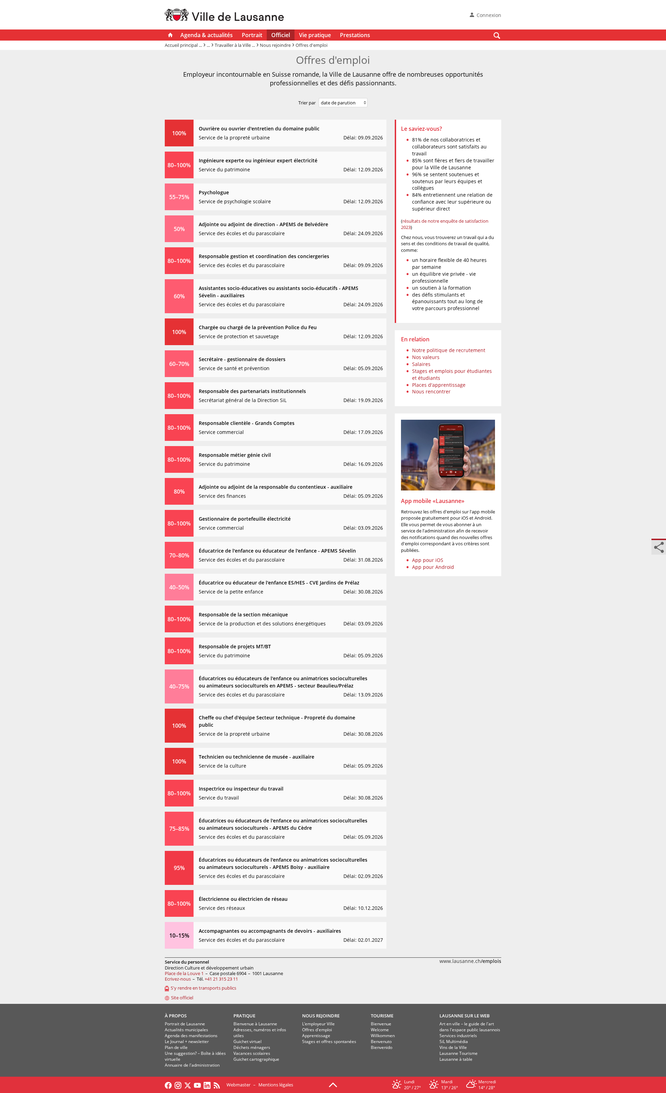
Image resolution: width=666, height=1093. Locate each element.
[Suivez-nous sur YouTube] (197, 1085)
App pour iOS (427, 560)
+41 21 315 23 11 (221, 979)
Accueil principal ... (183, 45)
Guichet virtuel (247, 1041)
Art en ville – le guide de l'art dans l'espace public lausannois (469, 1027)
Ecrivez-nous (178, 979)
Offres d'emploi (317, 1030)
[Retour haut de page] (333, 1084)
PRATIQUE (244, 1016)
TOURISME (382, 1016)
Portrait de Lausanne (185, 1024)
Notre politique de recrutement (448, 350)
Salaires (421, 364)
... (208, 45)
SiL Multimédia (453, 1041)
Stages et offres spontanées (329, 1041)
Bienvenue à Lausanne (255, 1024)
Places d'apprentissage (439, 385)
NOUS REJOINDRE (321, 1016)
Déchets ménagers (251, 1047)
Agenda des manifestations (191, 1036)
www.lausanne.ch (470, 961)
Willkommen (383, 1036)
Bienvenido (381, 1047)
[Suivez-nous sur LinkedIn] (207, 1085)
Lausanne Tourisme (458, 1053)
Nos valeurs (425, 357)
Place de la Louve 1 (184, 973)
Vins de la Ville (453, 1047)
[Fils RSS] (218, 1085)
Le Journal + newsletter (187, 1041)
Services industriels (458, 1036)
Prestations (355, 35)
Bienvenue (381, 1024)
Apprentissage (316, 1036)
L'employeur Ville (318, 1024)
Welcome (380, 1030)
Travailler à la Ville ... (235, 45)
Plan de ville (176, 1047)
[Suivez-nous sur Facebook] (168, 1085)
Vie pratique (315, 35)
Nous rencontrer (431, 391)
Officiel (280, 35)
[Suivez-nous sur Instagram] (177, 1085)
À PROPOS (176, 1016)
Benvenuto (381, 1041)
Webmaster (238, 1085)
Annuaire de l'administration (192, 1065)
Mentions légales (275, 1085)
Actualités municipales (186, 1030)
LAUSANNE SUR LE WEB (464, 1016)
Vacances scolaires (251, 1053)
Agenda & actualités (206, 35)
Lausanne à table (455, 1059)
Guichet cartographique (256, 1059)
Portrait (252, 35)
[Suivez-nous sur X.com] (187, 1085)
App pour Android (433, 567)
